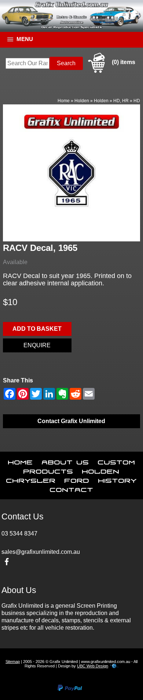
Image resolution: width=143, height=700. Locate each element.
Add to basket (37, 329)
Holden (81, 100)
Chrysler (31, 479)
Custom (116, 461)
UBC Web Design (92, 666)
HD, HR (121, 100)
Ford (77, 479)
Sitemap (13, 661)
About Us (65, 461)
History (117, 479)
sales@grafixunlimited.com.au (40, 552)
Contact (72, 488)
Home (64, 100)
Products (48, 470)
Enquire (37, 345)
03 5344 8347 (19, 533)
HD (136, 100)
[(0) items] (110, 71)
